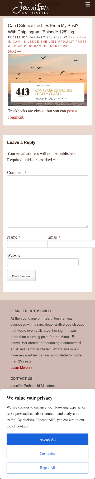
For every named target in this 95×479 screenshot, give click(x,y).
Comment (17, 172)
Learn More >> (22, 367)
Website (13, 255)
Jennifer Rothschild (31, 8)
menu (87, 4)
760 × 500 (77, 37)
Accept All (48, 439)
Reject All (47, 467)
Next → (14, 51)
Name (13, 237)
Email (54, 237)
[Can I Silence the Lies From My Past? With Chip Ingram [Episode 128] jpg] (47, 104)
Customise (47, 453)
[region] (47, 434)
